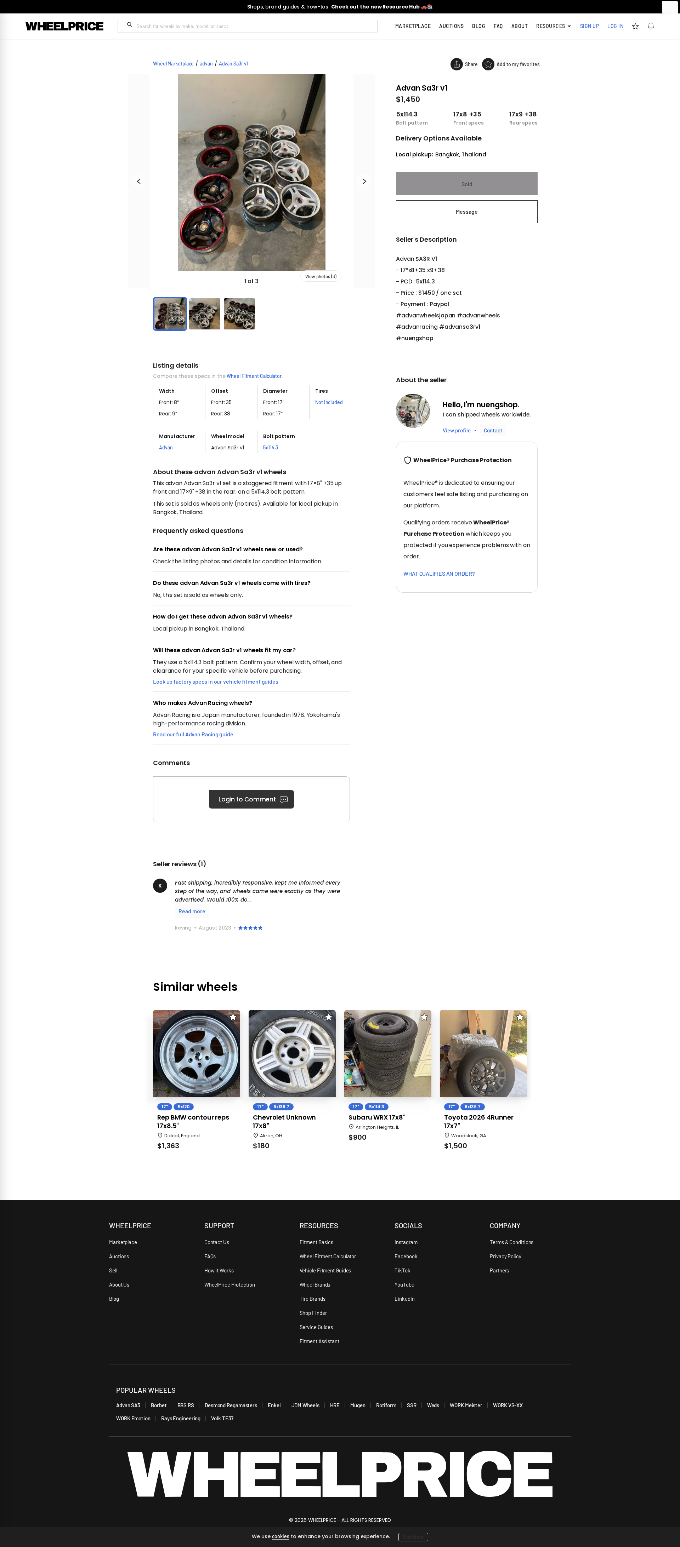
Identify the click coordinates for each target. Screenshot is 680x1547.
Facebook (406, 1256)
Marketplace (123, 1242)
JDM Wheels (305, 1405)
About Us (119, 1284)
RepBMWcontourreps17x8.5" (193, 1121)
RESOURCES (319, 1225)
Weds (433, 1405)
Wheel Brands (315, 1284)
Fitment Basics (317, 1242)
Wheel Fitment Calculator (254, 376)
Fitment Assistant (319, 1341)
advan (206, 64)
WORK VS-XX (508, 1405)
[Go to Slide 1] (170, 314)
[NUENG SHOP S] (413, 411)
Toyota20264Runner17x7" (479, 1121)
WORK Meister (466, 1405)
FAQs (210, 1256)
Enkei (274, 1405)
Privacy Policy (505, 1256)
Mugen (358, 1405)
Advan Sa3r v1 (233, 64)
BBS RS (185, 1405)
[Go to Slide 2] (205, 314)
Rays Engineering (180, 1418)
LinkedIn (404, 1298)
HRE (335, 1405)
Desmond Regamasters (231, 1405)
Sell (113, 1270)
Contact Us (216, 1242)
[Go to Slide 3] (239, 314)
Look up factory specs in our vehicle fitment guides (215, 681)
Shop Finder (313, 1313)
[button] (251, 181)
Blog (478, 26)
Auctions (119, 1256)
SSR (411, 1405)
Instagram (406, 1242)
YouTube (404, 1284)
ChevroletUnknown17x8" (284, 1121)
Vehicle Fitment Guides (325, 1270)
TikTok (402, 1270)
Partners (499, 1270)
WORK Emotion (133, 1418)
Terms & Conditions (511, 1242)
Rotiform (386, 1405)
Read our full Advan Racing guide (193, 734)
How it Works (219, 1270)
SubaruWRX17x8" (376, 1117)
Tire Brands (312, 1298)
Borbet (158, 1405)
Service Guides (316, 1327)
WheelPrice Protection (229, 1284)
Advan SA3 (128, 1405)
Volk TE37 (222, 1418)
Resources (550, 26)
